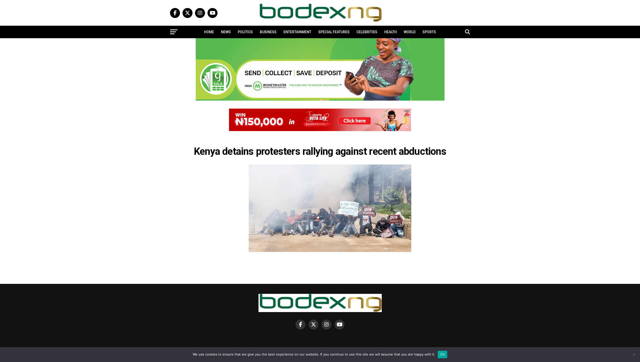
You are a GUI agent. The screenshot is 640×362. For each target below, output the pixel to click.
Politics (245, 32)
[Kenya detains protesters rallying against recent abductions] (330, 250)
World (410, 32)
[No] (633, 354)
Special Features (334, 32)
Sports (429, 32)
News (226, 32)
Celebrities (366, 32)
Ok (442, 354)
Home (209, 32)
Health (390, 32)
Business (268, 32)
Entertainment (297, 32)
